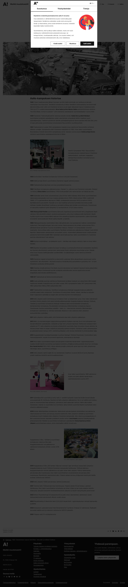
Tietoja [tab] (86, 9)
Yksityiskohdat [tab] (64, 9)
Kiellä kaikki (58, 43)
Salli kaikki (87, 43)
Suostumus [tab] (42, 9)
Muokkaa (72, 43)
